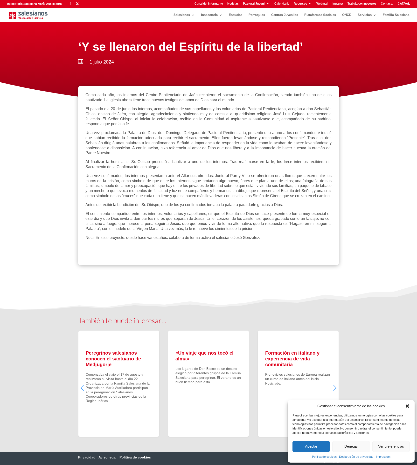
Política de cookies (324, 456)
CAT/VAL (404, 3)
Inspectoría (209, 15)
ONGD (346, 15)
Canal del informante (209, 3)
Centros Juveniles (284, 15)
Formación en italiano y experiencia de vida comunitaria (298, 383)
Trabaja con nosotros (362, 3)
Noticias (233, 3)
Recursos (300, 3)
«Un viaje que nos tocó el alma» (208, 383)
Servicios (365, 15)
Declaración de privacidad (356, 456)
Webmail (322, 3)
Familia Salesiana (396, 15)
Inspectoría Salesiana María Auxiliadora (34, 4)
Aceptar (311, 446)
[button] (407, 406)
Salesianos (182, 15)
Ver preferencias (391, 446)
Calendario (281, 3)
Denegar (351, 446)
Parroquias (257, 15)
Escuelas (235, 15)
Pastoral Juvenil (254, 3)
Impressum (383, 456)
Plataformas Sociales (320, 15)
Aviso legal (107, 457)
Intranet (338, 3)
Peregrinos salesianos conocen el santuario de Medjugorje (118, 383)
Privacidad (87, 457)
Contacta (387, 3)
